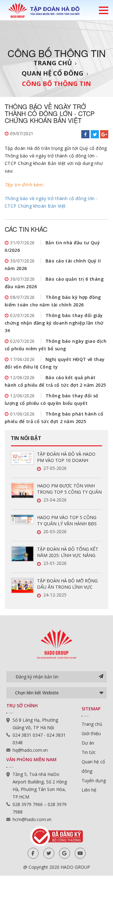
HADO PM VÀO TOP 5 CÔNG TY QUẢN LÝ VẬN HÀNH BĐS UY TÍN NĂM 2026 (67, 520)
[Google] (64, 853)
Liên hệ (89, 790)
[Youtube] (80, 853)
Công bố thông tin (56, 83)
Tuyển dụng (94, 780)
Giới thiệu (91, 733)
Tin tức (89, 752)
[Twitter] (48, 853)
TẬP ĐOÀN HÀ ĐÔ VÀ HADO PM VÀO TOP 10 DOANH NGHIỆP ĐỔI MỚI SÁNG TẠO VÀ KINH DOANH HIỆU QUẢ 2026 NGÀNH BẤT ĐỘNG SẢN (68, 457)
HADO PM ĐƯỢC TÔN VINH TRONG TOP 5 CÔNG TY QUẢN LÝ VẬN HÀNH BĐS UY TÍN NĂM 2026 (69, 489)
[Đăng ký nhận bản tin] (101, 676)
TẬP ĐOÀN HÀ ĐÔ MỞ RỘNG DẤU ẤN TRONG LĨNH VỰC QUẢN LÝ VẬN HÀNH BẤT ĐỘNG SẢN (67, 584)
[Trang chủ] (44, 10)
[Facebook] (33, 853)
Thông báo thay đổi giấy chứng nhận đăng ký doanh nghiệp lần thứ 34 (54, 322)
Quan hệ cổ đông (52, 73)
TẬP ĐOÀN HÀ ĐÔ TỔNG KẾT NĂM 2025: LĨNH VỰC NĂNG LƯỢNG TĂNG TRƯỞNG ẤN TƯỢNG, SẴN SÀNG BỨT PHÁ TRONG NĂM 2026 (68, 552)
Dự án (88, 743)
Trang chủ (53, 63)
